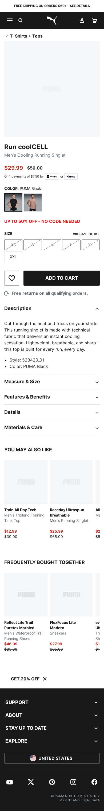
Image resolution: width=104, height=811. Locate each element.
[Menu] (9, 20)
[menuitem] (9, 782)
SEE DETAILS (80, 6)
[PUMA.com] (52, 20)
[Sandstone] (32, 202)
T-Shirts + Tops (26, 36)
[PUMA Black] (13, 202)
